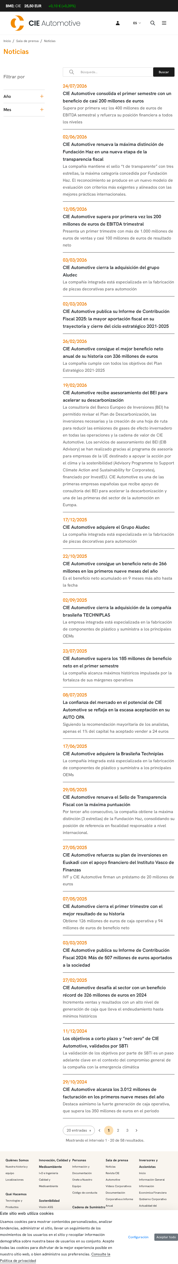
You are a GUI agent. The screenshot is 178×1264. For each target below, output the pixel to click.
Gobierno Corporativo (153, 1199)
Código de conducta (84, 1193)
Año (7, 96)
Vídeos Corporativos (118, 1186)
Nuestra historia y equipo (17, 1170)
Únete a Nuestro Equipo (82, 1183)
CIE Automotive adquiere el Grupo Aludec (106, 527)
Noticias (111, 1167)
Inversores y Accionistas (148, 1163)
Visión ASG (46, 1207)
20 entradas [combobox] (77, 1130)
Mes (7, 109)
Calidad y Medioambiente (48, 1183)
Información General (152, 1180)
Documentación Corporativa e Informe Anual (119, 1199)
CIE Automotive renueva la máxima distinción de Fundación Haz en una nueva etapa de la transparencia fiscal (113, 151)
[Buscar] (164, 72)
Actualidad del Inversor (148, 1209)
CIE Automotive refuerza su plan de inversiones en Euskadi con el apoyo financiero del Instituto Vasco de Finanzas (118, 862)
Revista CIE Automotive (113, 1176)
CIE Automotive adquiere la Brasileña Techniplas (113, 754)
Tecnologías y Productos (14, 1204)
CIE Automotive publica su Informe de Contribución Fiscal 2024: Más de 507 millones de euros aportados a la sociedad (117, 957)
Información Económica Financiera (152, 1189)
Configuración (138, 1237)
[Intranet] (116, 23)
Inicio (7, 41)
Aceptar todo (166, 1237)
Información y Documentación (82, 1170)
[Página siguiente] (136, 1130)
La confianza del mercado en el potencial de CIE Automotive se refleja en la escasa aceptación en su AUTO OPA (116, 709)
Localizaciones (15, 1180)
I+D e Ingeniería (48, 1173)
